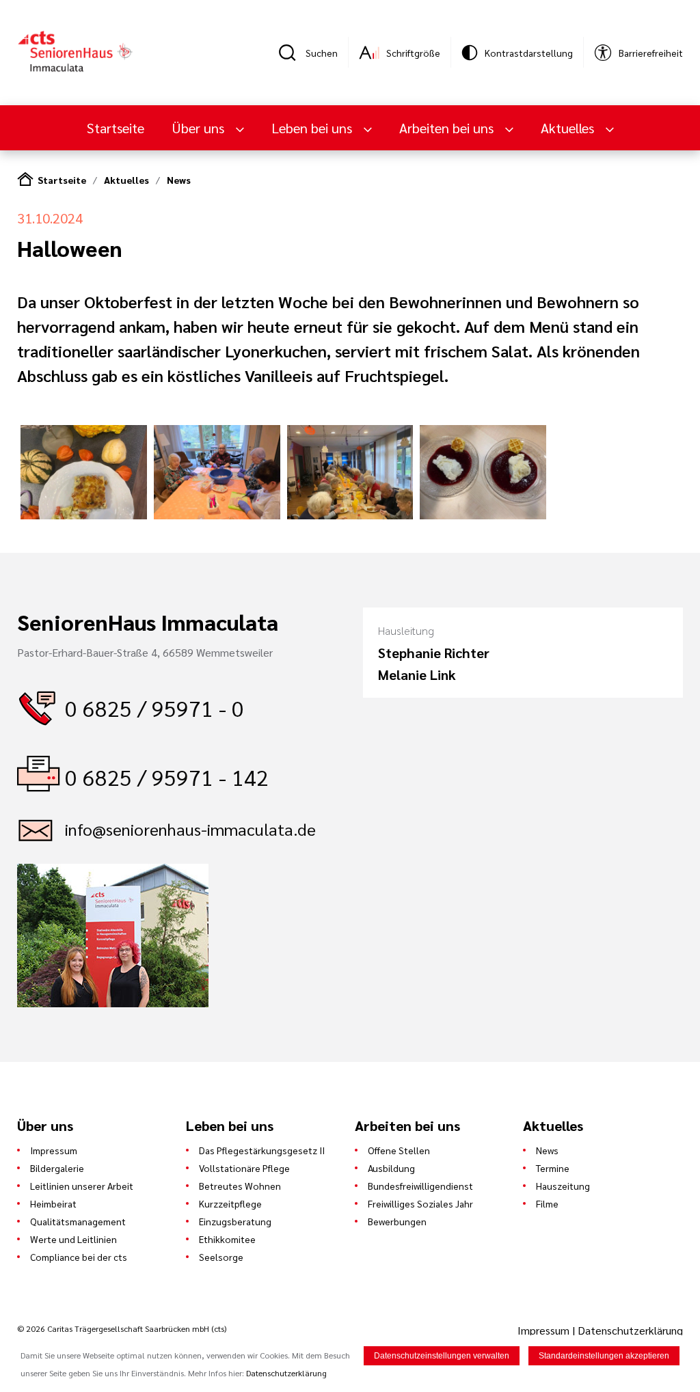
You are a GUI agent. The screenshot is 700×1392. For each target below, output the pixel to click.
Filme (547, 1203)
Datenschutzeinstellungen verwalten (441, 1356)
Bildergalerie (57, 1168)
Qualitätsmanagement (78, 1221)
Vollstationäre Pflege (244, 1168)
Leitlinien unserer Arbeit (81, 1185)
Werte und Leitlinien (73, 1239)
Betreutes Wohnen (240, 1185)
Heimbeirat (53, 1203)
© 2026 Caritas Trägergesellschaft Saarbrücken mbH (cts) (121, 1328)
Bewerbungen (397, 1221)
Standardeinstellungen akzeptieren (604, 1356)
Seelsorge (221, 1257)
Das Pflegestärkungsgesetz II (262, 1150)
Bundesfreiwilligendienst (420, 1185)
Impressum (53, 1150)
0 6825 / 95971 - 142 (167, 777)
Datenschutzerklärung (630, 1330)
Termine (552, 1168)
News (179, 180)
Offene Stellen (399, 1150)
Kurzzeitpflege (230, 1203)
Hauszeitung (563, 1185)
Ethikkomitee (227, 1239)
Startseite (115, 128)
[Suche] (292, 52)
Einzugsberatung (235, 1221)
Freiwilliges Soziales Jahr (420, 1203)
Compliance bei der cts (78, 1257)
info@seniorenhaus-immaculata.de (190, 829)
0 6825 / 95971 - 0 (154, 708)
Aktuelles (126, 180)
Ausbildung (391, 1168)
